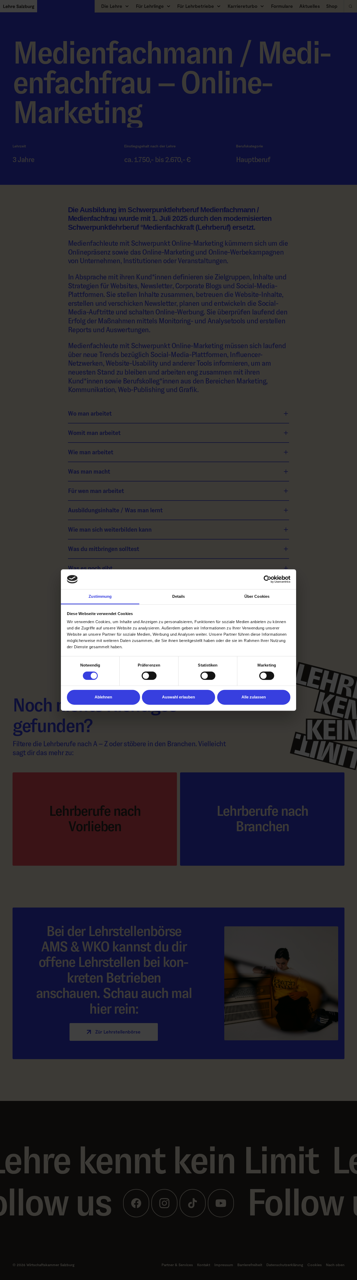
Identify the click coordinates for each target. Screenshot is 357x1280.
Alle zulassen (253, 697)
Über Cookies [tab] (256, 596)
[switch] (149, 675)
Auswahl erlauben (178, 697)
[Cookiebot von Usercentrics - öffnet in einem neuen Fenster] (267, 579)
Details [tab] (178, 596)
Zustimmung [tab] (100, 596)
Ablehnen (103, 697)
